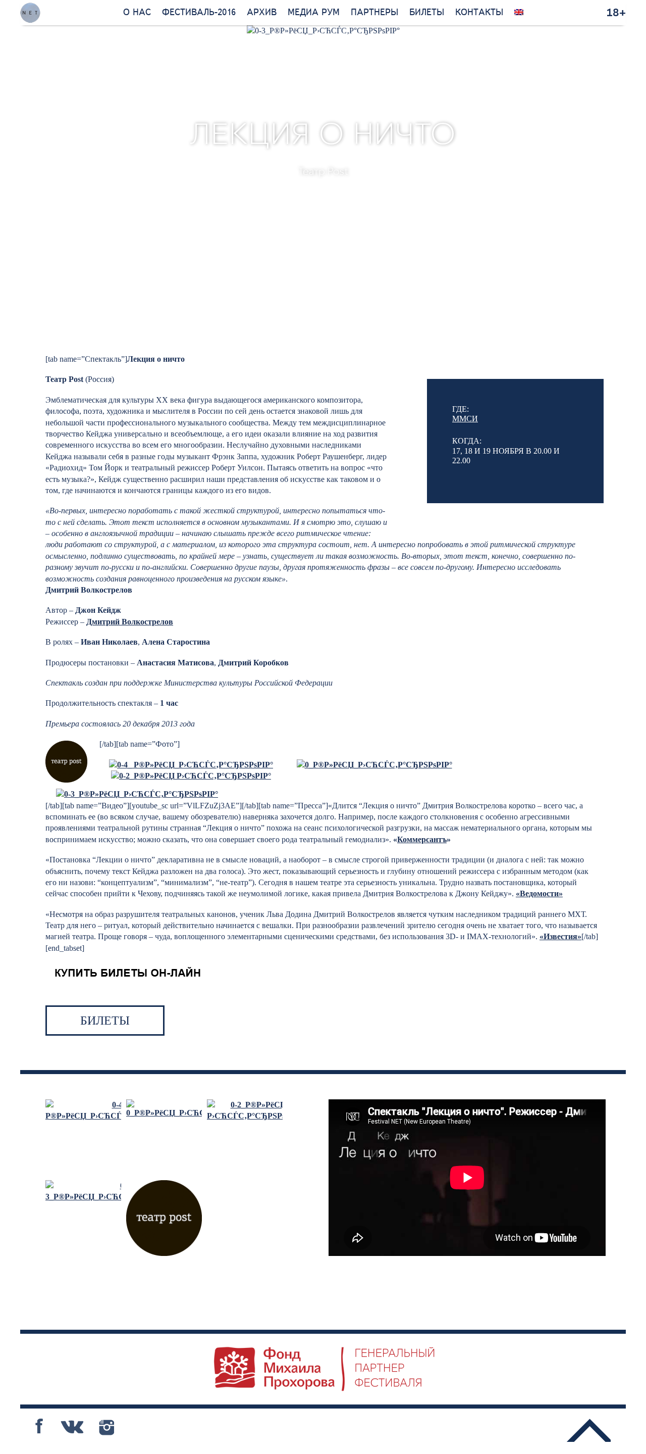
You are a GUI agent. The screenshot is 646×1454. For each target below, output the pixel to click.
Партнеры (374, 13)
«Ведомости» (539, 893)
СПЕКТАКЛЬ (271, 211)
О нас (137, 13)
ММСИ (465, 418)
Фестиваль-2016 (199, 13)
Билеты (426, 13)
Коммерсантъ (422, 839)
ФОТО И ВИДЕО (366, 211)
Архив (262, 13)
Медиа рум (314, 13)
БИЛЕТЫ (105, 1020)
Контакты (479, 13)
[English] (518, 12)
